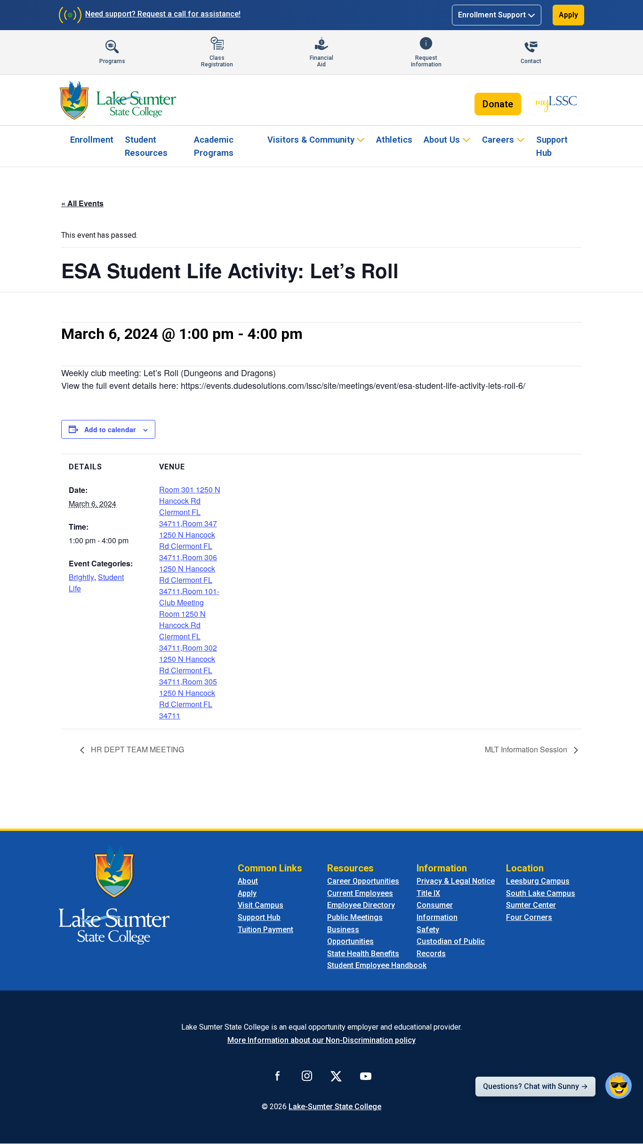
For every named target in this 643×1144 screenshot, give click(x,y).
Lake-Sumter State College (335, 1106)
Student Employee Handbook (376, 965)
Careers (498, 140)
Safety (428, 929)
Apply (568, 14)
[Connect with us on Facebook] (277, 1076)
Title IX (428, 893)
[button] (618, 1085)
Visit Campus (260, 905)
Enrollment (91, 140)
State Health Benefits (363, 953)
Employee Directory (361, 905)
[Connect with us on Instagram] (307, 1076)
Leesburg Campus (538, 881)
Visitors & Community (310, 140)
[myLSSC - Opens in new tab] (556, 104)
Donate (497, 104)
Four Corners (529, 917)
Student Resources (146, 146)
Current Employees (360, 893)
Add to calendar (110, 429)
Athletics (394, 140)
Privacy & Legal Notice (456, 881)
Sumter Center (531, 905)
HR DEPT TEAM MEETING (136, 749)
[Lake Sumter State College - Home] (114, 893)
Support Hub (552, 146)
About (248, 881)
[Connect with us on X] (336, 1076)
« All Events (82, 203)
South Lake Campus (540, 893)
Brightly (81, 577)
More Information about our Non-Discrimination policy (321, 1040)
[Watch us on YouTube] (365, 1076)
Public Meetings (355, 917)
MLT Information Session (527, 749)
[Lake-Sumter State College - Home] (118, 100)
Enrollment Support (492, 14)
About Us (442, 140)
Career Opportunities (363, 881)
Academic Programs (213, 146)
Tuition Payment (265, 929)
